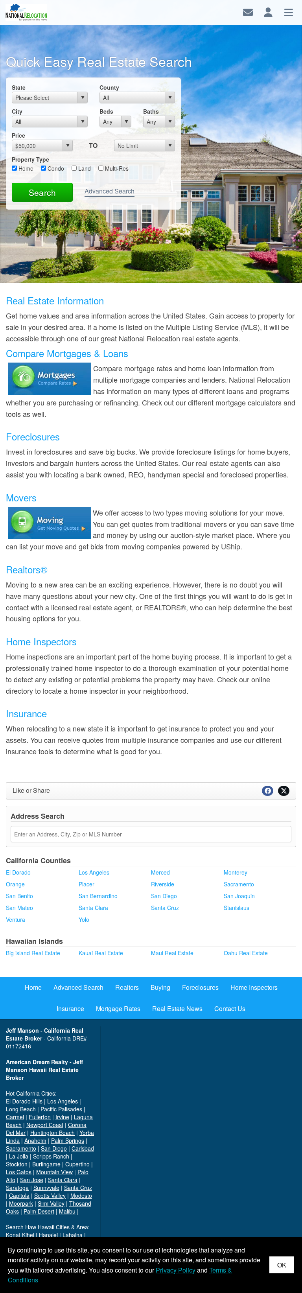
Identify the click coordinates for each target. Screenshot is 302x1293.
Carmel (15, 1117)
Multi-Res (116, 168)
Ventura (15, 919)
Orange (15, 884)
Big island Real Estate (33, 953)
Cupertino (77, 1164)
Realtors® (27, 569)
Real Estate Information (55, 300)
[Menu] (288, 11)
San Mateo (19, 908)
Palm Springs (67, 1140)
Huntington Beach (52, 1132)
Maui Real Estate (172, 953)
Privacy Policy (175, 1270)
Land (84, 168)
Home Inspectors (41, 641)
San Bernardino (98, 896)
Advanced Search (109, 190)
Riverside (162, 884)
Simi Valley (51, 1203)
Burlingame (46, 1164)
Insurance (26, 713)
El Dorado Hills (24, 1101)
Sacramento (239, 884)
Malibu (67, 1211)
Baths (151, 111)
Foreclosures (33, 436)
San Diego (164, 896)
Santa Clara (93, 908)
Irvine (62, 1117)
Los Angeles (94, 872)
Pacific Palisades (61, 1109)
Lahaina (73, 1235)
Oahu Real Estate (246, 953)
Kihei (28, 1235)
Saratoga (17, 1188)
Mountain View (54, 1172)
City (17, 111)
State (19, 87)
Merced (160, 872)
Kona (12, 1235)
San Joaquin (239, 896)
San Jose (31, 1180)
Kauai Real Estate (101, 953)
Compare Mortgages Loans (67, 353)
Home (25, 168)
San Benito (19, 896)
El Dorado (18, 872)
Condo (55, 168)
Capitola (19, 1195)
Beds (106, 111)
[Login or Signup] (268, 11)
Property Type (30, 159)
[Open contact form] (248, 11)
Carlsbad (83, 1148)
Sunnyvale (46, 1188)
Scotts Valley (50, 1195)
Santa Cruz (165, 908)
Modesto (81, 1195)
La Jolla (18, 1156)
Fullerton (40, 1117)
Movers (21, 497)
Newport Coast (44, 1125)
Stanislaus (236, 908)
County (109, 87)
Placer (86, 884)
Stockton (17, 1164)
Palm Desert (39, 1211)
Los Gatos (18, 1172)
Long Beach (21, 1109)
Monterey (235, 872)
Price (18, 135)
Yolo (84, 919)
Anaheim (35, 1140)
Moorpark (21, 1203)
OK (281, 1264)
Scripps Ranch (51, 1156)
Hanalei (48, 1235)
